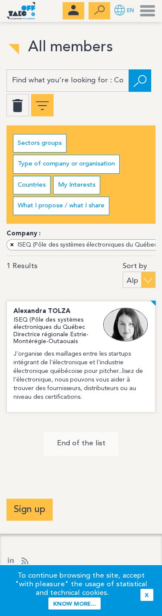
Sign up (29, 509)
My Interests (76, 185)
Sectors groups (40, 143)
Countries (32, 185)
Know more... (74, 604)
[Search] (140, 80)
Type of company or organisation (66, 164)
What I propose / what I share (61, 206)
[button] (124, 11)
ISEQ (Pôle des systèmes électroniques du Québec (84, 245)
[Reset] (17, 105)
